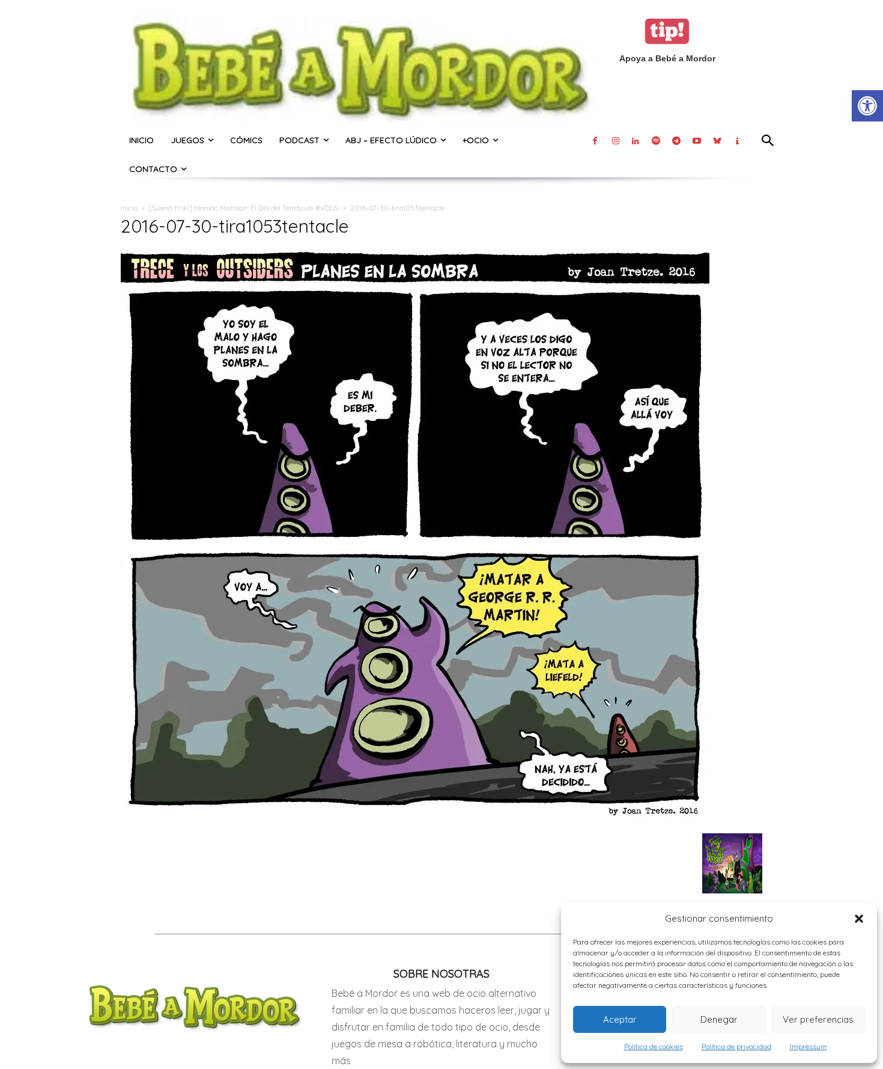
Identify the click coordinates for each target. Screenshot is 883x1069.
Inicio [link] (129, 207)
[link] (867, 105)
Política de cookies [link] (653, 1046)
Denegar (719, 1019)
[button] (859, 919)
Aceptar (620, 1019)
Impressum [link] (808, 1046)
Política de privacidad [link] (736, 1046)
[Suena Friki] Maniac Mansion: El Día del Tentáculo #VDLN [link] (244, 207)
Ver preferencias (818, 1019)
